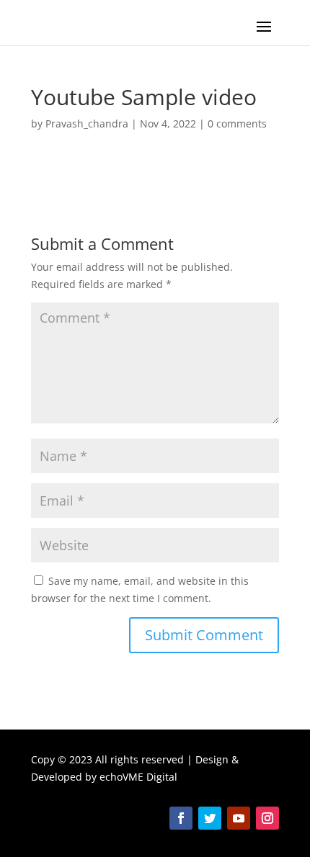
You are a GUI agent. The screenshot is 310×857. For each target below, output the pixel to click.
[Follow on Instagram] (267, 818)
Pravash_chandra (86, 123)
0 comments (237, 123)
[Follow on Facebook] (180, 818)
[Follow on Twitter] (209, 818)
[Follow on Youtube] (238, 818)
